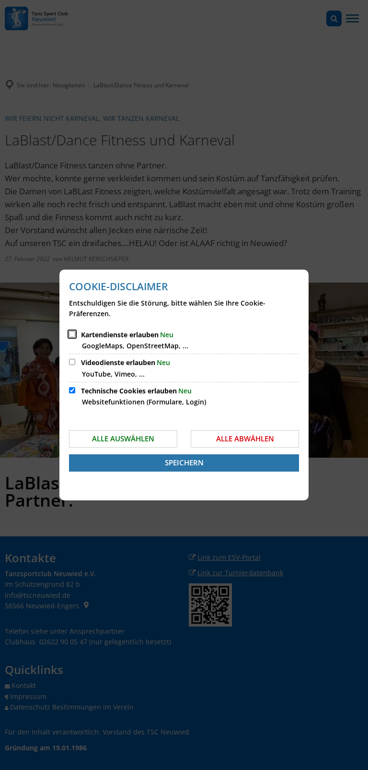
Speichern (184, 462)
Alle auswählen (123, 438)
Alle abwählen (245, 438)
